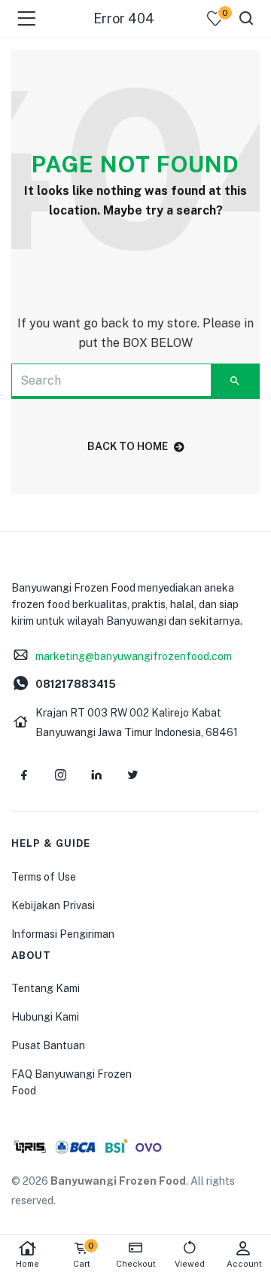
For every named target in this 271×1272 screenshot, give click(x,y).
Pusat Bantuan (48, 1045)
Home (27, 1263)
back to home (127, 446)
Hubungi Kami (45, 1017)
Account (244, 1263)
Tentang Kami (45, 988)
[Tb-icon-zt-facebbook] (24, 774)
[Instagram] (60, 774)
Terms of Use (43, 877)
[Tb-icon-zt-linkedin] (96, 774)
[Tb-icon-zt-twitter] (132, 774)
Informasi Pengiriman (62, 934)
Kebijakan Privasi (53, 905)
